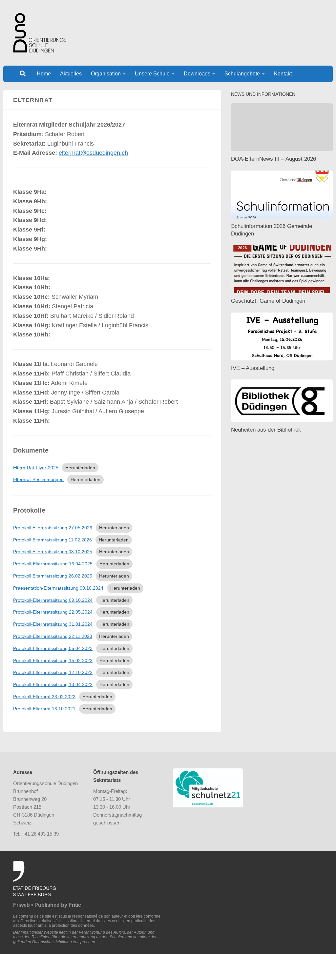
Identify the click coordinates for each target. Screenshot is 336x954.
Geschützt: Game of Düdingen (268, 301)
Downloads (197, 73)
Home (44, 73)
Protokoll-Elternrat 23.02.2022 (44, 696)
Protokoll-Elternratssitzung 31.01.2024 (53, 624)
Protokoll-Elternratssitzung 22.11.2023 (52, 636)
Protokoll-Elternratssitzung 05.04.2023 (53, 648)
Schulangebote (242, 73)
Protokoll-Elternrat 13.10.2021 (44, 708)
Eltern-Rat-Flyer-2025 (35, 467)
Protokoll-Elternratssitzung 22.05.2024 (53, 612)
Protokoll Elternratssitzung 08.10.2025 (52, 551)
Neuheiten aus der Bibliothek (266, 430)
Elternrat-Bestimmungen (38, 479)
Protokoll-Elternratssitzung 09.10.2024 (53, 600)
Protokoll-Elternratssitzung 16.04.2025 (53, 563)
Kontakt (283, 73)
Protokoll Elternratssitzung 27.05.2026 (52, 527)
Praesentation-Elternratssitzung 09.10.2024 (58, 588)
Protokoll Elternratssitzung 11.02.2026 (52, 539)
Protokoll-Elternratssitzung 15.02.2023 (53, 660)
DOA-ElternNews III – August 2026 (273, 159)
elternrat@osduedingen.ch (93, 153)
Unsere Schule (152, 73)
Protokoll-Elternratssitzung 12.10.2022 (53, 672)
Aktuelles (71, 73)
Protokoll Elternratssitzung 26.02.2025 (52, 575)
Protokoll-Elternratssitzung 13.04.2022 (53, 684)
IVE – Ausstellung (252, 368)
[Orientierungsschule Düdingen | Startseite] (39, 32)
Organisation (106, 73)
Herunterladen (80, 467)
